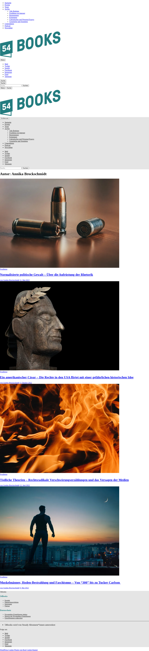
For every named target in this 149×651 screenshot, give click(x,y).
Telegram (8, 77)
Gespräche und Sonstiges (18, 22)
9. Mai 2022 (24, 588)
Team (7, 7)
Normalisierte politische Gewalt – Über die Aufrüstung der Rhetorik (46, 274)
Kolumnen (13, 17)
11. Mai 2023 (25, 280)
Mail (6, 64)
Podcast (7, 26)
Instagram (8, 72)
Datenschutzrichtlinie (12, 602)
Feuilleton (3, 269)
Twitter (7, 66)
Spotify (7, 68)
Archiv (7, 9)
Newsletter (9, 28)
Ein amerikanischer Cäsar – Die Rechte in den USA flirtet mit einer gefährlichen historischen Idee (67, 377)
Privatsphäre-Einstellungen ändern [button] (16, 614)
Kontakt (7, 600)
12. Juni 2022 (25, 485)
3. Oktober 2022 (26, 383)
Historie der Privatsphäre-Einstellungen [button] (18, 616)
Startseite (8, 3)
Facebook (8, 70)
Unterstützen (9, 24)
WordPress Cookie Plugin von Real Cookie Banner (19, 650)
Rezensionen (14, 15)
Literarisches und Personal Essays (21, 20)
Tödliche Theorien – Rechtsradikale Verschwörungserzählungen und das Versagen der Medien (64, 480)
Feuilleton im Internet (17, 13)
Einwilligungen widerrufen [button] (13, 618)
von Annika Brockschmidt (9, 280)
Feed (6, 74)
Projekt (7, 5)
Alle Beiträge (14, 11)
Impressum (8, 604)
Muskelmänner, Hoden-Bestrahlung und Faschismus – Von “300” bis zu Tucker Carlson (60, 582)
